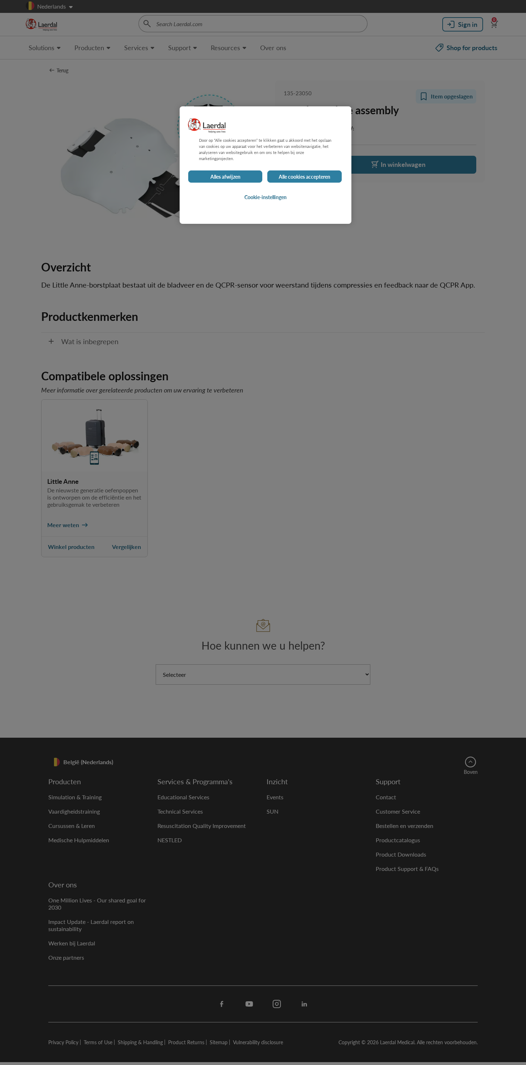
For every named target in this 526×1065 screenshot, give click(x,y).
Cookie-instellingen (265, 197)
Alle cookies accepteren (304, 176)
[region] (265, 165)
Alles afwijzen (225, 176)
